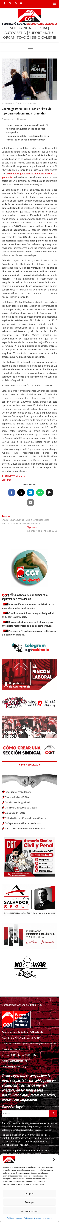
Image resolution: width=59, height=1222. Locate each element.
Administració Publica (14, 103)
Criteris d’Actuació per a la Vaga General (26, 818)
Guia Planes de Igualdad (17, 802)
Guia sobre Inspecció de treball (21, 807)
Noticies (31, 103)
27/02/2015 (8, 119)
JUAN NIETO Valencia (13, 476)
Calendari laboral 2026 (17, 797)
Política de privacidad (32, 1218)
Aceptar (29, 1193)
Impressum (47, 1218)
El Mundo (6, 479)
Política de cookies (14, 1218)
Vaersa (23, 119)
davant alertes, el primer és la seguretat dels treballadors (25, 597)
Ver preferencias (29, 1210)
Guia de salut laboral (15, 812)
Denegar (29, 1202)
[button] (54, 1159)
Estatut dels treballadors (18, 791)
